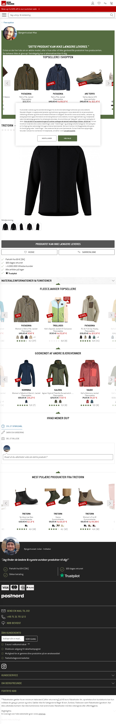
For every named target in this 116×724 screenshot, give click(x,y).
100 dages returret (14, 262)
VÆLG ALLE (67, 138)
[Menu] (4, 15)
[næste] (109, 83)
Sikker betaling (16, 574)
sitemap (41, 714)
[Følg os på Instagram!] (6, 667)
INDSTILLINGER (47, 138)
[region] (58, 124)
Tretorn (7, 125)
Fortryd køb (8, 691)
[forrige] (7, 83)
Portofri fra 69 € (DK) (15, 259)
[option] (58, 174)
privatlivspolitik (69, 131)
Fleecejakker (9, 22)
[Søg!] (112, 15)
